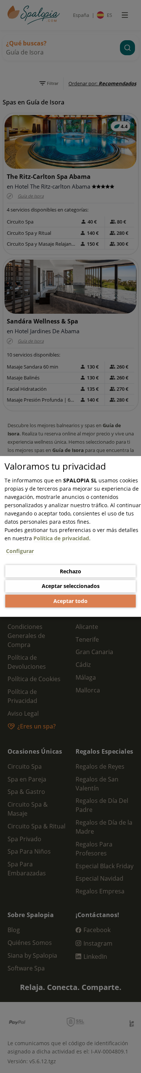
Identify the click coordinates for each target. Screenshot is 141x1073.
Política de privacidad (61, 538)
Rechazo (70, 570)
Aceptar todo (70, 601)
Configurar (20, 551)
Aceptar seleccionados (71, 585)
